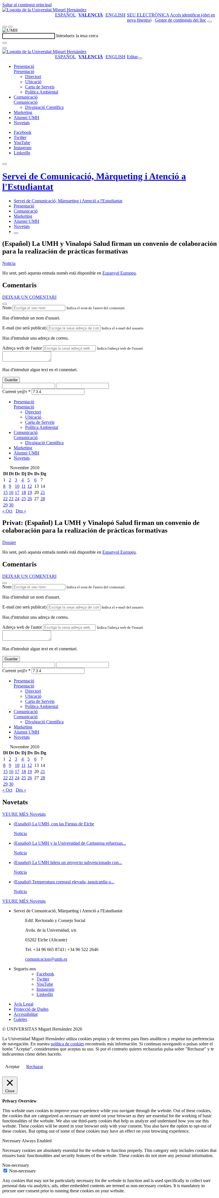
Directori (33, 76)
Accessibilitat (26, 1014)
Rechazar (34, 1066)
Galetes (20, 1019)
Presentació (24, 66)
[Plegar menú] (140, 58)
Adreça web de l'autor (22, 348)
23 (11, 498)
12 (29, 486)
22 (5, 498)
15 (5, 492)
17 (17, 492)
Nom (6, 307)
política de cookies (67, 1043)
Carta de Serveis (39, 86)
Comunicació (26, 97)
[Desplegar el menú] (10, 27)
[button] (24, 71)
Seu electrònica (148, 15)
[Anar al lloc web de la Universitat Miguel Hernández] (44, 9)
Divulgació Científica (44, 107)
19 (29, 492)
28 (42, 498)
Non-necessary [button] (15, 1165)
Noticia (8, 263)
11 (23, 486)
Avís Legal (23, 1004)
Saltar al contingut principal (27, 4)
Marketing (23, 112)
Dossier (9, 542)
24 (17, 498)
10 (17, 486)
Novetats (22, 122)
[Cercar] (4, 43)
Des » (21, 510)
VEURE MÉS (24, 814)
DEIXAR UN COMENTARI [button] (29, 297)
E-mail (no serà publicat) (24, 327)
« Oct (7, 510)
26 (29, 498)
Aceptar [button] (12, 1066)
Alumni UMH (26, 117)
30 (11, 505)
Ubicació (33, 81)
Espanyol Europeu (119, 273)
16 (11, 492)
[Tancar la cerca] (4, 48)
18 (23, 492)
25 (23, 498)
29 (5, 505)
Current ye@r (16, 391)
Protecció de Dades (31, 1009)
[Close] (4, 304)
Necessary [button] (12, 1140)
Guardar (11, 380)
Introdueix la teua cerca (77, 35)
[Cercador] (209, 21)
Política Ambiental (41, 92)
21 (42, 492)
